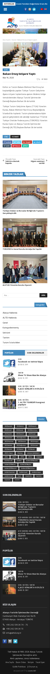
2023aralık (8, 445)
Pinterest (17, 146)
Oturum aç (33, 666)
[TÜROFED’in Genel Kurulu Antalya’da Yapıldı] (25, 232)
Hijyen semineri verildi (38, 161)
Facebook (8, 142)
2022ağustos (21, 438)
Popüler (9, 352)
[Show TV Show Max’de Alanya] (9, 377)
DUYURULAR (9, 4)
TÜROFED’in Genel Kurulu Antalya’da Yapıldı (22, 249)
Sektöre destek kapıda (12, 161)
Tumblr (7, 146)
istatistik (28, 476)
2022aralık (8, 438)
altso (30, 457)
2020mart (15, 137)
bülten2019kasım (11, 468)
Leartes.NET (32, 671)
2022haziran (9, 441)
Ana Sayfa (6, 40)
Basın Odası (21, 662)
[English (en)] (45, 9)
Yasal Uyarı (40, 662)
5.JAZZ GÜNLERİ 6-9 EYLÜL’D (31, 388)
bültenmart (23, 472)
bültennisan (9, 476)
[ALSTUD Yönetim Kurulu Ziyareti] (25, 268)
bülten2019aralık (32, 460)
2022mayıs (34, 441)
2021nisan (32, 434)
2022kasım (22, 441)
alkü (6, 457)
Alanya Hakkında (10, 313)
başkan (39, 457)
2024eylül (20, 449)
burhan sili (8, 460)
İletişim (31, 662)
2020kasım (32, 426)
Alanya (20, 453)
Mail (26, 146)
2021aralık (8, 434)
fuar (19, 476)
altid (22, 457)
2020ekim (20, 426)
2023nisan (34, 445)
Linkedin (38, 142)
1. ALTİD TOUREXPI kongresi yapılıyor (31, 403)
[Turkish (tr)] (42, 9)
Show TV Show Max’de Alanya (32, 375)
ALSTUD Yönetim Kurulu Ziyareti (17, 285)
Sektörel (6, 333)
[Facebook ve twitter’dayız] (9, 363)
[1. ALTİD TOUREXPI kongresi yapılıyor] (9, 404)
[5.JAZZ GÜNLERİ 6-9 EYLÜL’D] (9, 390)
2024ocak (31, 449)
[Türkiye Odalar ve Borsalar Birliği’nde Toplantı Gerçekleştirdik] (25, 194)
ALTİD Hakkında (10, 318)
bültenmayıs (36, 472)
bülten (19, 460)
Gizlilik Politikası (19, 666)
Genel (14, 40)
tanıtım (38, 476)
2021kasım (20, 434)
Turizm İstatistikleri (11, 342)
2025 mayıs (9, 453)
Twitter (18, 142)
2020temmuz (32, 430)
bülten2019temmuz (28, 468)
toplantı (7, 480)
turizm (17, 480)
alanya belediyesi (33, 453)
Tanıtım (6, 338)
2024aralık (8, 449)
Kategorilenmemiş (11, 328)
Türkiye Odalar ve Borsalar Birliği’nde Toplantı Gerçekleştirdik (31, 506)
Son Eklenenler (35, 352)
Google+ (28, 142)
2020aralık (8, 426)
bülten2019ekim (10, 464)
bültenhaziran (10, 472)
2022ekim (34, 438)
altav (14, 457)
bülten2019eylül (25, 464)
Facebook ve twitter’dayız (30, 361)
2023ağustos (21, 445)
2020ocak (19, 430)
